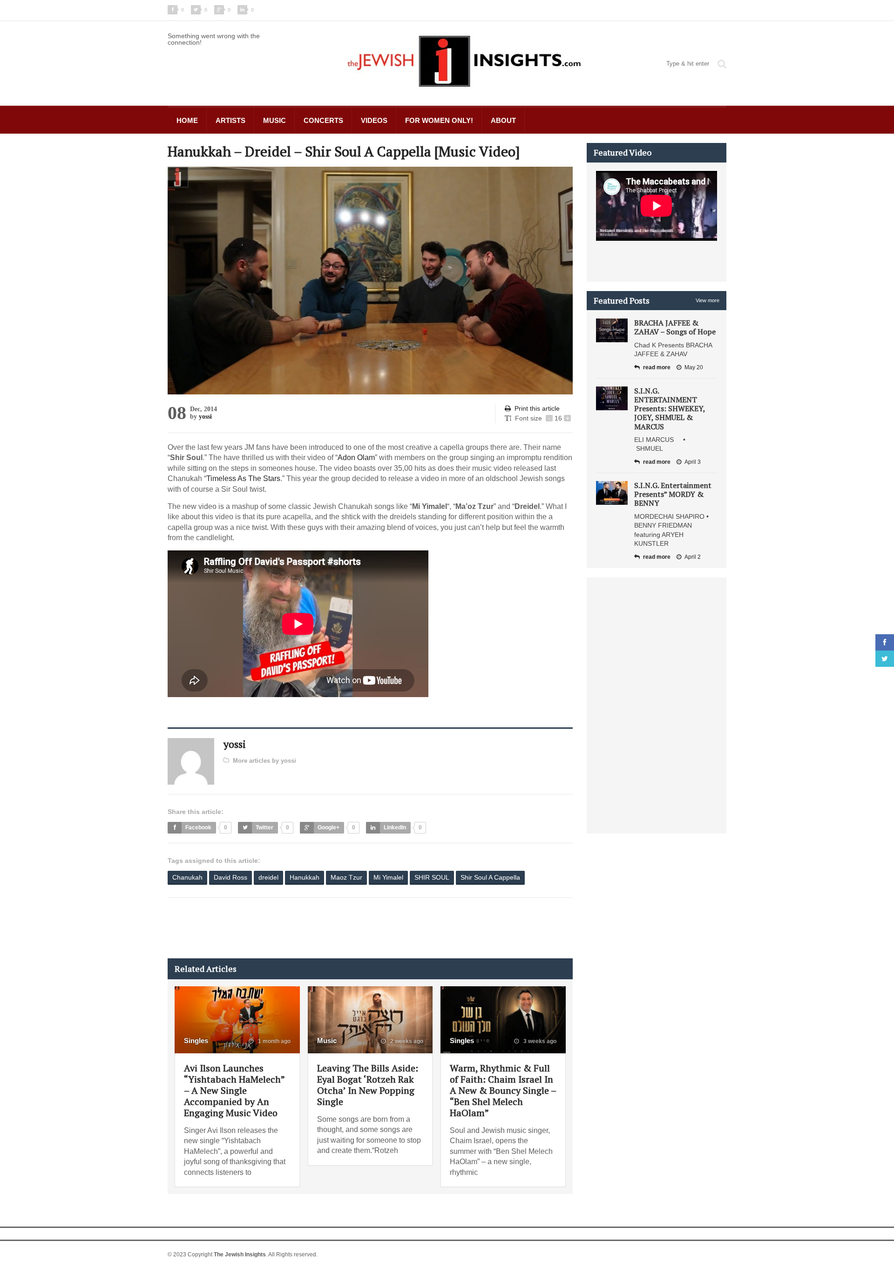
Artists (230, 120)
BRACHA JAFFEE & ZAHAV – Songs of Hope (675, 327)
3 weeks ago (539, 1041)
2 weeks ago (406, 1041)
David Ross (230, 877)
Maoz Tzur (346, 877)
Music (274, 120)
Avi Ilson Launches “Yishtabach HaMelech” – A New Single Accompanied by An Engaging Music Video (234, 1090)
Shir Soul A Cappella (490, 877)
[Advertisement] (337, 928)
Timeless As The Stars (243, 478)
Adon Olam (356, 457)
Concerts (323, 120)
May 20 (693, 367)
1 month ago (274, 1041)
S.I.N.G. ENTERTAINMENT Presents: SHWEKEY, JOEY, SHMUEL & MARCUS (669, 409)
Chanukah (187, 877)
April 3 (692, 462)
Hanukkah (304, 877)
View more (707, 300)
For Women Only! (439, 120)
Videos (374, 120)
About (503, 120)
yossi (205, 416)
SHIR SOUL (431, 877)
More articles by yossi (264, 760)
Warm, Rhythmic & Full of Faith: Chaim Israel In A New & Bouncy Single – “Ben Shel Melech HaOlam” (503, 1090)
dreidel (268, 877)
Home (187, 120)
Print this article (537, 408)
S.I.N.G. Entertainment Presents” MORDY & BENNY (672, 494)
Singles (196, 1040)
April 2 (692, 557)
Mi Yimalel (388, 877)
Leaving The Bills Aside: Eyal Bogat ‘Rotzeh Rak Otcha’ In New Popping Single (367, 1085)
